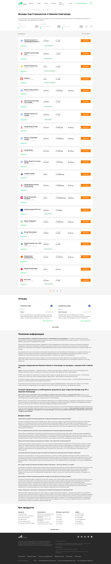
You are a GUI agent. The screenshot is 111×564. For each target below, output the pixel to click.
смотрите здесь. (48, 545)
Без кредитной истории (23, 517)
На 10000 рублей (79, 515)
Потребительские (22, 514)
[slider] (28, 27)
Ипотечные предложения (45, 556)
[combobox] (87, 33)
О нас (35, 560)
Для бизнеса (61, 3)
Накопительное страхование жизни (45, 514)
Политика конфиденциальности (67, 560)
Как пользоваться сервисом (85, 560)
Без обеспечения (22, 519)
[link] (78, 537)
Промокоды (78, 556)
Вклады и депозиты (36, 9)
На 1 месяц (58, 514)
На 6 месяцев (59, 523)
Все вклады (69, 556)
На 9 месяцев (59, 524)
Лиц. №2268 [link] (31, 79)
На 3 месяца (59, 517)
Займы (46, 3)
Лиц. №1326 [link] (32, 55)
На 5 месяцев (59, 521)
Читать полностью (47, 320)
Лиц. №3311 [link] (35, 269)
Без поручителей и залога (24, 521)
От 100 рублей (78, 521)
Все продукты (27, 9)
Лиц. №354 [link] (32, 42)
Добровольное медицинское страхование (44, 516)
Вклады (53, 3)
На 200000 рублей (79, 524)
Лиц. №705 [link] (32, 199)
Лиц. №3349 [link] (34, 246)
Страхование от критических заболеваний (44, 519)
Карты (39, 3)
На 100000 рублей (79, 514)
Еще (70, 3)
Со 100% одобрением (80, 519)
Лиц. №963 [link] (32, 174)
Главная (19, 9)
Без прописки (21, 524)
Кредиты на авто (31, 556)
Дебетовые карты (59, 556)
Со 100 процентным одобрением (26, 515)
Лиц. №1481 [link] (31, 222)
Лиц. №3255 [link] (31, 233)
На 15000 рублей (79, 523)
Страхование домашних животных (45, 523)
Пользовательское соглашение (47, 560)
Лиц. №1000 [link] (31, 210)
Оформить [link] (86, 40)
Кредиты (31, 3)
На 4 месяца (59, 519)
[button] (81, 3)
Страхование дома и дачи (43, 522)
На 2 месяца (59, 515)
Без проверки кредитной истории (26, 523)
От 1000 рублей (79, 517)
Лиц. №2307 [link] (34, 258)
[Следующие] (94, 313)
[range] (28, 26)
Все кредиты (21, 556)
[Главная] (22, 3)
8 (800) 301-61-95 (58, 546)
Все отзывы (55, 327)
